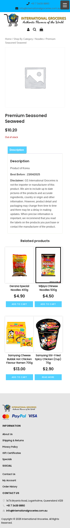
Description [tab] (17, 149)
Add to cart (19, 304)
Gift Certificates (11, 453)
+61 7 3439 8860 (40, 3)
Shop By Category (23, 39)
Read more (48, 377)
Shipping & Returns (13, 440)
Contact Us (8, 474)
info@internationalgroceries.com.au (40, 8)
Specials (7, 459)
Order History (9, 486)
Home (8, 39)
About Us (7, 434)
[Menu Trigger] (64, 4)
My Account (9, 480)
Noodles (39, 39)
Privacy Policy (10, 446)
